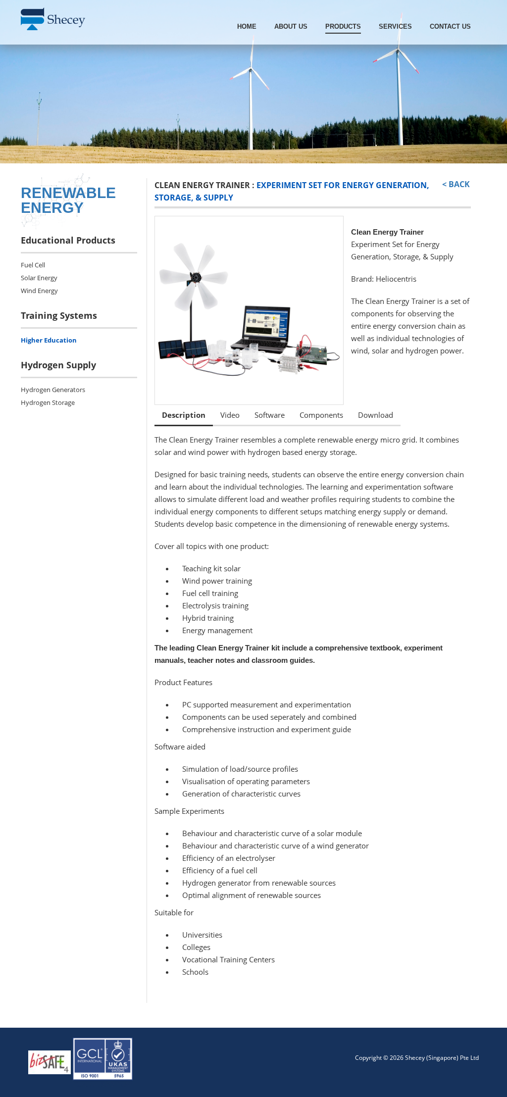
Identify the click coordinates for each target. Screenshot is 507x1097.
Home (246, 26)
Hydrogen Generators (53, 389)
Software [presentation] (269, 415)
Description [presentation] (183, 415)
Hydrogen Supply (58, 365)
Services (395, 26)
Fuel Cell (33, 264)
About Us (290, 26)
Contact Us (450, 26)
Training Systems (59, 315)
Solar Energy (39, 277)
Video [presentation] (230, 415)
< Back (456, 184)
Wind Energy (39, 290)
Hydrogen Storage (48, 402)
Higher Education (49, 340)
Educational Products (68, 240)
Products (343, 26)
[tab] (183, 415)
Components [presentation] (321, 415)
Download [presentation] (375, 415)
